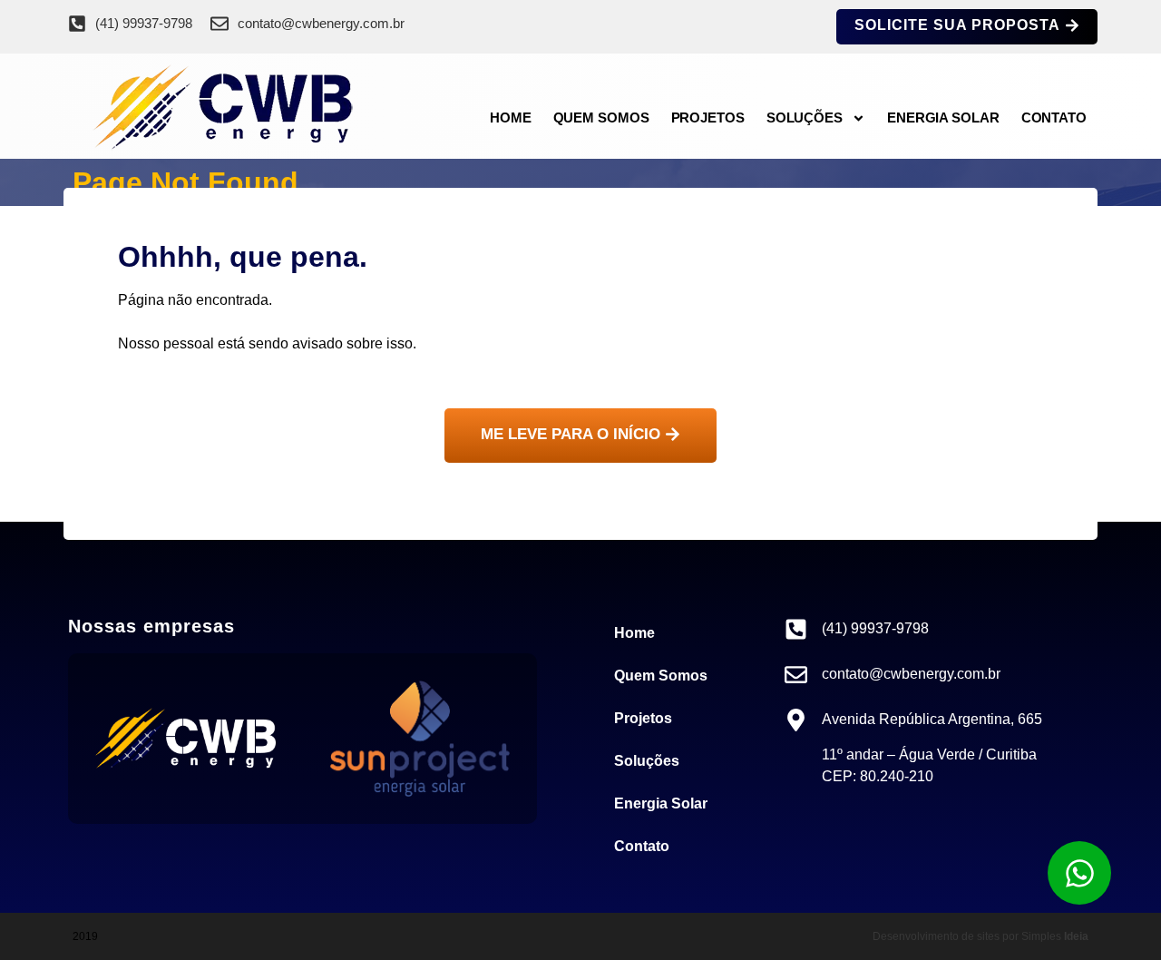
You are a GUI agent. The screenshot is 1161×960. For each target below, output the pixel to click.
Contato (1054, 117)
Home (511, 117)
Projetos (708, 117)
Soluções (804, 117)
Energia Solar (943, 117)
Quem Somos (601, 117)
